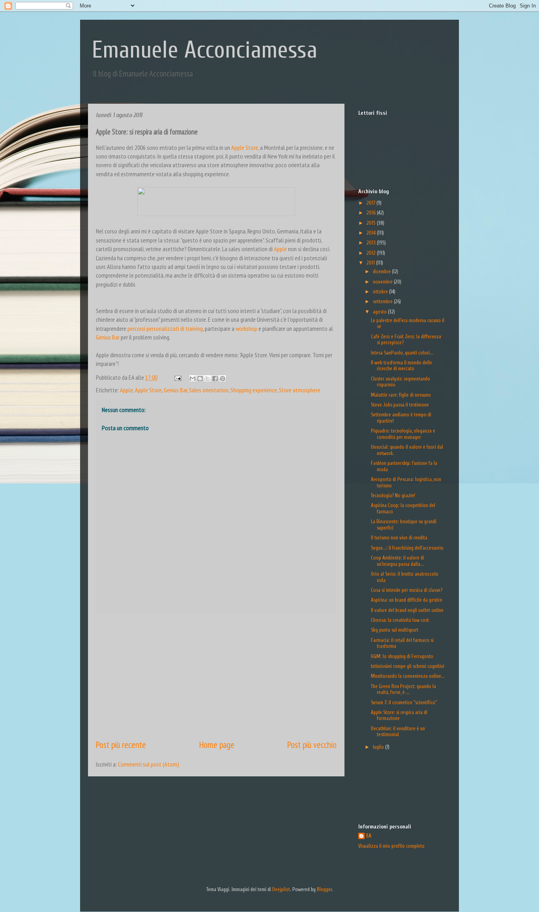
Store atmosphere (299, 390)
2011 (371, 263)
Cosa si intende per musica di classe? (406, 590)
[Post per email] (177, 377)
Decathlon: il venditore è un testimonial (398, 731)
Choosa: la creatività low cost (400, 620)
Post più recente (121, 744)
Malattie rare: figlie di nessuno (401, 395)
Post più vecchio (312, 744)
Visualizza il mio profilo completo (391, 846)
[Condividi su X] (207, 378)
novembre (383, 282)
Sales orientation (208, 390)
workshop (246, 328)
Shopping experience (253, 390)
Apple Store (244, 147)
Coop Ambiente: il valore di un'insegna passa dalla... (397, 561)
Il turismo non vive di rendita (399, 538)
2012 (372, 253)
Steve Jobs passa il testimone (400, 405)
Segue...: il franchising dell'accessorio (407, 548)
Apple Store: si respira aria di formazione (399, 715)
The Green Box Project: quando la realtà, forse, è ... (403, 689)
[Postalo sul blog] (200, 378)
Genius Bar (108, 337)
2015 (372, 223)
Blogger (324, 889)
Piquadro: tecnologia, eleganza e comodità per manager (403, 434)
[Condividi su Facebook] (215, 378)
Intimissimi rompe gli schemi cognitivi (407, 666)
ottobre (381, 292)
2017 (371, 203)
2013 (372, 243)
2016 (372, 213)
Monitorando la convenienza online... (408, 676)
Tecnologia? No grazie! (393, 495)
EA (368, 836)
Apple (280, 249)
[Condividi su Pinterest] (222, 378)
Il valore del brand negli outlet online (407, 610)
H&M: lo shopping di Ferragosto (402, 656)
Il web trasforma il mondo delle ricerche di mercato (401, 366)
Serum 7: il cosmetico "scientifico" (404, 702)
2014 (372, 233)
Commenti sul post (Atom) (148, 764)
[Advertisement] (216, 676)
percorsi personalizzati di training (165, 328)
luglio (379, 747)
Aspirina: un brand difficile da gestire (406, 600)
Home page (216, 744)
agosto (380, 312)
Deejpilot (281, 889)
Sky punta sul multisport (394, 630)
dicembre (382, 271)
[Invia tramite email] (193, 378)
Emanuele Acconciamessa (204, 50)
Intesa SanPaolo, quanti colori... (402, 353)
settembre (383, 301)
